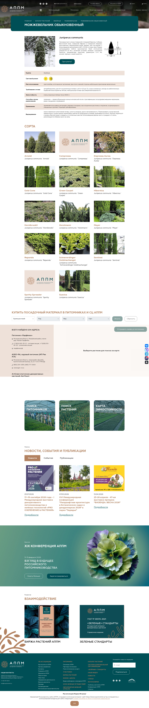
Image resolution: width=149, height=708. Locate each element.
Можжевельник (70, 21)
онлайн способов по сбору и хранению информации (91, 698)
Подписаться (121, 672)
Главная (28, 21)
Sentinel (98, 258)
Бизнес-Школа (141, 10)
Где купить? (67, 61)
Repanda (29, 258)
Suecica (63, 295)
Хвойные (57, 21)
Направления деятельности (46, 680)
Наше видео (93, 672)
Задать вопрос (77, 3)
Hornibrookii (31, 225)
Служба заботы (95, 3)
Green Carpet (66, 191)
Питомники (74, 10)
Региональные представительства (48, 688)
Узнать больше (33, 576)
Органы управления (44, 666)
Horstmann (65, 225)
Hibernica (99, 191)
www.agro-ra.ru (19, 368)
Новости (91, 675)
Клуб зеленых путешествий (74, 684)
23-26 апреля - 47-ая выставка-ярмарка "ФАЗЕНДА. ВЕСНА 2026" (107, 500)
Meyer (97, 225)
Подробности (31, 515)
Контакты (41, 669)
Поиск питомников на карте (71, 669)
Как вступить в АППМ (44, 664)
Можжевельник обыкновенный (94, 21)
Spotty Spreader (33, 295)
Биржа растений (119, 10)
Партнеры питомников (69, 666)
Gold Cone (29, 191)
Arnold (28, 156)
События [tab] (48, 458)
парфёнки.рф (18, 348)
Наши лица (41, 677)
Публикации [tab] (66, 458)
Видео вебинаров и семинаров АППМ (74, 681)
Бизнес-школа (69, 678)
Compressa (65, 156)
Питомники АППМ (68, 664)
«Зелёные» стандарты (97, 669)
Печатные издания (96, 10)
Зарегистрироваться (59, 576)
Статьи (90, 679)
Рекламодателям (43, 686)
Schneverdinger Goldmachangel (67, 259)
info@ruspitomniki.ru (6, 683)
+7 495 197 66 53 (5, 680)
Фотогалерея (93, 682)
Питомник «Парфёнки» (22, 335)
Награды (41, 684)
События (90, 689)
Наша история (42, 675)
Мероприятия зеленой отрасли (72, 688)
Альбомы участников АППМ (96, 685)
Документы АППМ (43, 673)
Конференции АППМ (94, 687)
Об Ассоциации (54, 10)
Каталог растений (42, 21)
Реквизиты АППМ (43, 671)
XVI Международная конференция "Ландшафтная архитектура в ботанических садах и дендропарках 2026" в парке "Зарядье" (74, 503)
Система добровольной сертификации (98, 665)
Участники (67, 672)
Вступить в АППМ (115, 3)
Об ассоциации (44, 661)
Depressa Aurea (102, 156)
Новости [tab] (32, 458)
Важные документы (44, 682)
